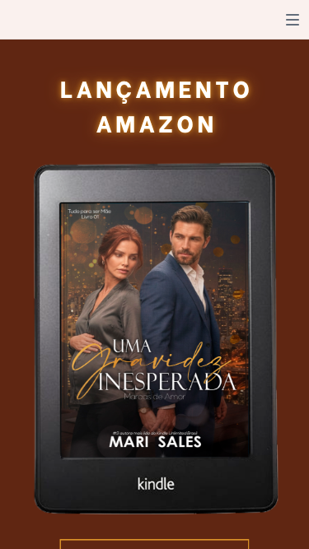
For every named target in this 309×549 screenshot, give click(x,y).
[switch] (292, 20)
